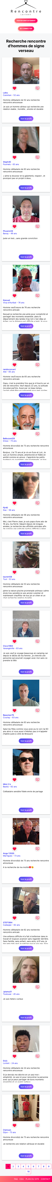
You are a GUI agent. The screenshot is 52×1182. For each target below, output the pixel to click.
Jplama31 (7, 991)
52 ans (16, 95)
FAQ (16, 1179)
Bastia (6, 786)
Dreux (5, 441)
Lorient (6, 1063)
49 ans (14, 233)
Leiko (5, 93)
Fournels (7, 164)
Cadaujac (7, 925)
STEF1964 (7, 922)
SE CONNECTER (26, 28)
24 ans (14, 1063)
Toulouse (7, 994)
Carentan (7, 95)
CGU (21, 1179)
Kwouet (6, 300)
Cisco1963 (8, 646)
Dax (5, 510)
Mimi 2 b (7, 784)
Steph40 (7, 162)
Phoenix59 (8, 231)
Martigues (7, 856)
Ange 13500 (8, 853)
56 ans (12, 510)
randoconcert (9, 369)
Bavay (6, 233)
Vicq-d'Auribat (9, 302)
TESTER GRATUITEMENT (26, 21)
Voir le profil (26, 118)
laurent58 (7, 577)
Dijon (5, 1132)
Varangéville (8, 648)
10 (28, 1171)
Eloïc (5, 1061)
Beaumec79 (8, 715)
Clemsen (7, 1130)
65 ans (12, 372)
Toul (5, 579)
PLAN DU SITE (32, 1179)
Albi (5, 372)
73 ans (14, 441)
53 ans (12, 579)
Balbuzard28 (9, 438)
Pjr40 (5, 507)
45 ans (16, 994)
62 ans (14, 786)
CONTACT (45, 1179)
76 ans (21, 302)
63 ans (16, 164)
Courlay (6, 717)
